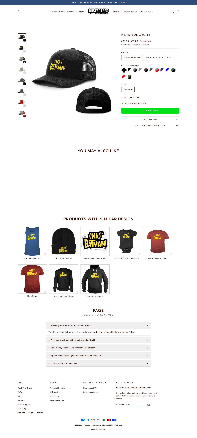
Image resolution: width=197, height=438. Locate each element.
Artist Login (23, 409)
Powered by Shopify (98, 429)
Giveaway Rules (57, 400)
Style (125, 53)
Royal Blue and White (168, 70)
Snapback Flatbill (154, 57)
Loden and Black (129, 77)
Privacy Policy (56, 392)
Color (130, 65)
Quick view (36, 194)
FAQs (20, 392)
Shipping (125, 44)
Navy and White (162, 70)
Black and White (129, 70)
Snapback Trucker (132, 57)
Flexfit (170, 57)
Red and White (124, 77)
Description (150, 119)
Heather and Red (157, 70)
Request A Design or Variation (30, 413)
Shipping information (150, 126)
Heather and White (140, 70)
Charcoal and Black (146, 70)
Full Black (124, 70)
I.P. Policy (54, 396)
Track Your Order (25, 388)
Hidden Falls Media (116, 425)
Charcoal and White (151, 70)
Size (124, 84)
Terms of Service (57, 388)
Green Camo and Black (173, 70)
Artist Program (24, 404)
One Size (128, 89)
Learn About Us (90, 388)
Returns (21, 400)
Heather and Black (135, 70)
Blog (20, 396)
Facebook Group (90, 392)
